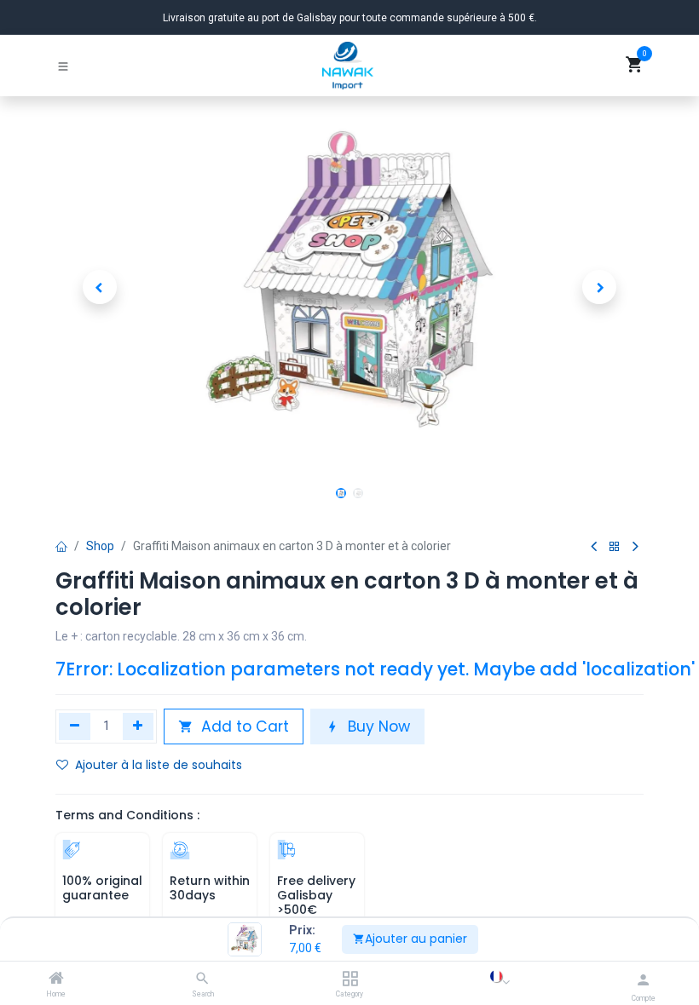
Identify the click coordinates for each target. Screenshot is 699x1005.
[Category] (350, 979)
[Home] (56, 979)
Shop (100, 546)
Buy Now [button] (377, 726)
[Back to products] (614, 547)
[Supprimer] (74, 726)
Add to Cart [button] (243, 726)
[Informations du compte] (643, 980)
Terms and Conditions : (127, 815)
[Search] (202, 979)
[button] (99, 287)
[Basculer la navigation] (63, 65)
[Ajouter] (138, 726)
